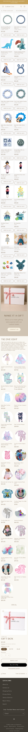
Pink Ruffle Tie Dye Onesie (5, 463)
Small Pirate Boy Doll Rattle (19, 175)
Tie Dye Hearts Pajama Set (19, 444)
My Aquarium (17, 223)
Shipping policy (19, 728)
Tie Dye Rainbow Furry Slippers (6, 558)
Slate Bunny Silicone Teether (19, 77)
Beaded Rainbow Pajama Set (7, 386)
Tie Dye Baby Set (5, 520)
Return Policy (6, 700)
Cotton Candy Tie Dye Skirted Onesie (6, 444)
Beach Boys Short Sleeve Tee (18, 463)
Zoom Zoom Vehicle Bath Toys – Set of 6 (6, 273)
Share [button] (4, 673)
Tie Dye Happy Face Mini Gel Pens (20, 502)
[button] (3, 6)
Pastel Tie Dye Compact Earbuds (20, 406)
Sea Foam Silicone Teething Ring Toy (5, 27)
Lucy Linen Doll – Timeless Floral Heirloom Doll (7, 248)
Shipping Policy (7, 691)
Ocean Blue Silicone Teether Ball (19, 150)
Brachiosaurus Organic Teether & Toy (6, 52)
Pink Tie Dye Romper (19, 424)
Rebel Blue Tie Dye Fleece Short (6, 577)
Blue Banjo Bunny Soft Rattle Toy (20, 273)
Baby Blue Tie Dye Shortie (5, 406)
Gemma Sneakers (18, 520)
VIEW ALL (14, 604)
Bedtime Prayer (5, 223)
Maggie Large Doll (5, 174)
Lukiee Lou (13, 724)
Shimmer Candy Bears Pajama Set (19, 539)
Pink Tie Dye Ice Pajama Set (20, 577)
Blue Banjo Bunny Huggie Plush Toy (20, 247)
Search (5, 704)
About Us (5, 684)
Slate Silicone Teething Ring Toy (20, 27)
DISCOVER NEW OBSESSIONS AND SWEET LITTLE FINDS (14, 2)
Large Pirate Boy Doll (6, 199)
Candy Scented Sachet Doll (6, 367)
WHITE (11, 649)
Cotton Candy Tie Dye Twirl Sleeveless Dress (20, 367)
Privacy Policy (7, 694)
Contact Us (6, 687)
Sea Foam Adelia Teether (20, 101)
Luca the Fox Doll (5, 76)
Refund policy (12, 726)
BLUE (18, 649)
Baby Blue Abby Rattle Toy (6, 126)
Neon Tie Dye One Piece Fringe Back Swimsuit (20, 386)
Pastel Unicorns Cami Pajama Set (6, 425)
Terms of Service (7, 697)
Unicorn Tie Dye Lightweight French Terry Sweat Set (7, 597)
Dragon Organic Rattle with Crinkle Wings (19, 52)
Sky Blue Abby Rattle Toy (19, 126)
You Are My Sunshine (19, 199)
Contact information (15, 730)
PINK (4, 649)
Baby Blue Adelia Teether (7, 101)
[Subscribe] (23, 713)
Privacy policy (20, 726)
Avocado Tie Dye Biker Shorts (20, 558)
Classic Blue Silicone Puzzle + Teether (6, 150)
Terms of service (10, 728)
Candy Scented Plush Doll (19, 483)
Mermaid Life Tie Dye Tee (7, 482)
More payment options (14, 668)
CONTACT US (14, 329)
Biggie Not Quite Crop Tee (6, 502)
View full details (20, 673)
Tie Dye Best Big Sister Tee (7, 539)
